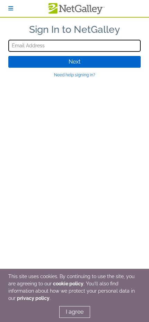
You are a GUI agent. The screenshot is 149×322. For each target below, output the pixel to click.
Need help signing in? (74, 75)
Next (74, 61)
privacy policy (33, 298)
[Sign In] (10, 8)
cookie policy (68, 283)
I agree (75, 312)
